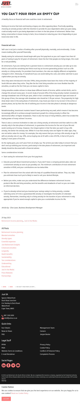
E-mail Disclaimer (8, 354)
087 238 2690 (9, 315)
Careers (43, 331)
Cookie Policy (45, 348)
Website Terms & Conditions (12, 351)
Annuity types (7, 238)
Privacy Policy (45, 344)
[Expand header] (77, 4)
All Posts (5, 228)
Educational (6, 266)
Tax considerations (8, 260)
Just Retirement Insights (11, 245)
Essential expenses (9, 241)
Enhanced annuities (9, 248)
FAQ (3, 334)
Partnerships (6, 276)
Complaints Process (47, 354)
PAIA (3, 348)
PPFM (4, 344)
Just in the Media (30, 221)
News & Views (7, 331)
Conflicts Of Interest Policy (50, 351)
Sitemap (4, 381)
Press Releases (7, 273)
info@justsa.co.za (10, 318)
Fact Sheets (6, 328)
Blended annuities (8, 235)
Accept (6, 399)
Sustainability (7, 257)
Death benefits (7, 254)
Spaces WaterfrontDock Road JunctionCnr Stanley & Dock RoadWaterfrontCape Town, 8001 (11, 303)
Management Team (47, 328)
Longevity (5, 251)
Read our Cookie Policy (19, 393)
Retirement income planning (12, 221)
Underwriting (6, 263)
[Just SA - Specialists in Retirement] (6, 4)
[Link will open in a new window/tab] (4, 365)
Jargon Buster (45, 334)
